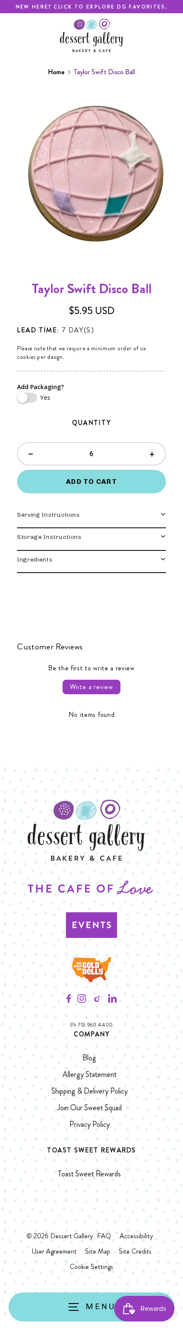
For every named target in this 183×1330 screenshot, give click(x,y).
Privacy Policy (89, 1124)
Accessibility (136, 1236)
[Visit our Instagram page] (81, 1001)
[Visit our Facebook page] (68, 1001)
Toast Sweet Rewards (89, 1173)
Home (56, 72)
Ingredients (34, 559)
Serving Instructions (48, 514)
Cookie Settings (91, 1267)
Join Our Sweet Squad (89, 1107)
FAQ (104, 1236)
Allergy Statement (90, 1074)
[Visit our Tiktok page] (97, 1001)
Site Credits (135, 1251)
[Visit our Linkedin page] (112, 1001)
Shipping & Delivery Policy (89, 1091)
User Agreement (54, 1251)
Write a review (91, 687)
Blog (89, 1057)
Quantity (91, 423)
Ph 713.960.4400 (91, 1025)
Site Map (97, 1251)
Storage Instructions (49, 536)
